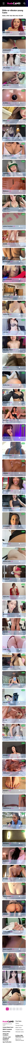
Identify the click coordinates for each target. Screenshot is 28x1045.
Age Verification (7, 1042)
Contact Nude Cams (8, 1027)
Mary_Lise (7, 420)
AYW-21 (6, 138)
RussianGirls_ (7, 297)
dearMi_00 (7, 861)
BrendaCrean (7, 261)
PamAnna (7, 543)
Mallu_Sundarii (8, 896)
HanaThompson (8, 455)
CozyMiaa (7, 173)
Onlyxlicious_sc (8, 808)
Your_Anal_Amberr (9, 349)
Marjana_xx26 (8, 561)
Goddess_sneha (8, 156)
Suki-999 (6, 702)
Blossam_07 (7, 579)
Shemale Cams (20, 1031)
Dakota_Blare (7, 773)
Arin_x (6, 367)
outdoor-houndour (9, 226)
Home (17, 1023)
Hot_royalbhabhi (8, 279)
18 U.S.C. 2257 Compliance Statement (7, 1039)
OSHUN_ (6, 244)
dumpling (6, 878)
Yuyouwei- (7, 984)
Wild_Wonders (8, 438)
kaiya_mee (7, 914)
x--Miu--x (6, 649)
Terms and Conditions (5, 1034)
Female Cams (19, 1025)
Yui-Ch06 (6, 632)
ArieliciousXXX (8, 50)
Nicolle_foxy (7, 385)
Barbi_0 (6, 1002)
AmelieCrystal (8, 967)
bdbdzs (6, 120)
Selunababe (7, 684)
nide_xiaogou (7, 67)
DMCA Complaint (7, 1029)
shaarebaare (7, 32)
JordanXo (5, 208)
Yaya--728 (7, 85)
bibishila (6, 614)
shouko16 (6, 826)
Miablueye (7, 191)
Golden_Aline (7, 931)
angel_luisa (7, 596)
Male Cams (19, 1027)
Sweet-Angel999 (8, 949)
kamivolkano (7, 526)
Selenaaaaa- (7, 667)
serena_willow (8, 490)
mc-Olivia (6, 103)
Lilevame (6, 473)
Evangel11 (7, 790)
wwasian (6, 755)
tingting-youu (7, 737)
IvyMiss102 (7, 314)
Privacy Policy (6, 1031)
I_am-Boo (6, 332)
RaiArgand (7, 843)
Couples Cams (19, 1029)
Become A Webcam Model (20, 1039)
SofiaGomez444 (8, 508)
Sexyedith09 (7, 402)
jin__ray (5, 720)
